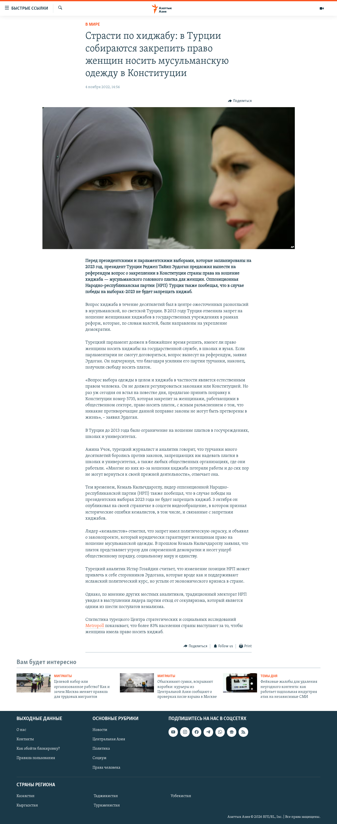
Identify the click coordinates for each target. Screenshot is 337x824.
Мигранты (63, 676)
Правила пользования (36, 758)
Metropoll (94, 626)
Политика (101, 749)
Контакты (25, 739)
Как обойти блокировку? (38, 749)
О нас (21, 730)
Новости (100, 730)
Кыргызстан (27, 805)
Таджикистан (106, 796)
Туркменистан (107, 805)
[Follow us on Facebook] (196, 732)
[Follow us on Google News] (231, 732)
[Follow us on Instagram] (184, 732)
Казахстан (26, 796)
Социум (99, 758)
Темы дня (269, 676)
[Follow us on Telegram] (208, 732)
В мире (92, 24)
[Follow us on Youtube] (173, 732)
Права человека (106, 767)
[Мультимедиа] (321, 8)
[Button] (240, 101)
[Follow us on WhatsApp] (220, 732)
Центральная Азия (109, 739)
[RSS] (243, 732)
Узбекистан (181, 796)
